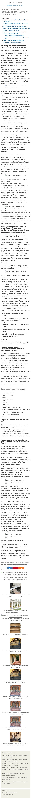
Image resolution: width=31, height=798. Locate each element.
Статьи (21, 5)
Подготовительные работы (16, 564)
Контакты (3, 792)
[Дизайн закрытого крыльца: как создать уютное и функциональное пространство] (15, 726)
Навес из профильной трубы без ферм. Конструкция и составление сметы (13, 41)
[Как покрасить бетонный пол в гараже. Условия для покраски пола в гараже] (15, 617)
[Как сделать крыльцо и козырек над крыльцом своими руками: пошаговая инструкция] (15, 593)
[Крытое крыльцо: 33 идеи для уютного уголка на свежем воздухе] (15, 663)
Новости (15, 5)
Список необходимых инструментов (14, 35)
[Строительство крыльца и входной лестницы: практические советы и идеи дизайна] (15, 695)
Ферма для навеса (7, 564)
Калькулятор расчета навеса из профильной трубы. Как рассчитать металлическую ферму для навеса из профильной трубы (16, 28)
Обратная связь (5, 796)
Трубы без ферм (17, 565)
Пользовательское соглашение (11, 792)
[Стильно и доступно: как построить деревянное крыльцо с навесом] (15, 632)
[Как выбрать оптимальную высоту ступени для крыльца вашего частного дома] (15, 741)
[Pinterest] (15, 568)
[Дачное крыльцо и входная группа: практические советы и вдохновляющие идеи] (15, 710)
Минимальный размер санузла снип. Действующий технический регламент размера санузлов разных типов (15, 769)
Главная (9, 5)
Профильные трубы (9, 565)
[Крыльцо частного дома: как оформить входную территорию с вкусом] (15, 648)
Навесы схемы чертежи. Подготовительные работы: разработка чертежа (15, 32)
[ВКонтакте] (10, 568)
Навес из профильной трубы (10, 562)
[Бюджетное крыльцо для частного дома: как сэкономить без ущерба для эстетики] (15, 608)
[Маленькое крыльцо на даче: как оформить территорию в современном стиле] (15, 679)
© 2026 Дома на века (6, 790)
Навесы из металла (19, 562)
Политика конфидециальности (7, 794)
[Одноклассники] (21, 568)
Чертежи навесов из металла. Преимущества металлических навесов (15, 24)
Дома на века (15, 3)
